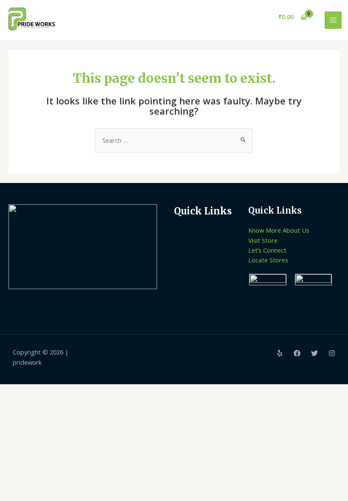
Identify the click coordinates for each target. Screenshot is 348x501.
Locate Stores (268, 260)
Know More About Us (278, 230)
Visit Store (263, 240)
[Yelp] (279, 353)
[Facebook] (297, 353)
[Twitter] (314, 353)
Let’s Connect (267, 250)
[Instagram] (331, 353)
